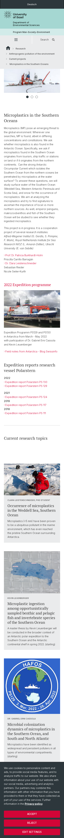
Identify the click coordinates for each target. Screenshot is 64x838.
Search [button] (44, 39)
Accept (32, 813)
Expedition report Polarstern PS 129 (26, 385)
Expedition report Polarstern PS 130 (26, 382)
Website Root (8, 48)
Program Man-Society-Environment (31, 32)
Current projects (17, 59)
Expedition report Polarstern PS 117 (25, 404)
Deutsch (32, 4)
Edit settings (32, 831)
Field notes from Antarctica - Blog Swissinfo (31, 351)
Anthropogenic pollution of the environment (32, 53)
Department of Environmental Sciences (26, 23)
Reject (32, 822)
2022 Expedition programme (27, 284)
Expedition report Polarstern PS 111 (25, 413)
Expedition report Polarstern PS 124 (26, 396)
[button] (16, 39)
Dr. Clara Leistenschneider (20, 263)
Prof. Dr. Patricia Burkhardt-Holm (24, 255)
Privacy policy (33, 803)
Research (21, 48)
